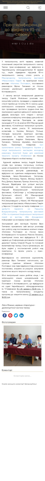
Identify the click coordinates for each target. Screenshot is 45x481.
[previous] (5, 345)
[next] (39, 345)
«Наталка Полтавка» (20, 84)
